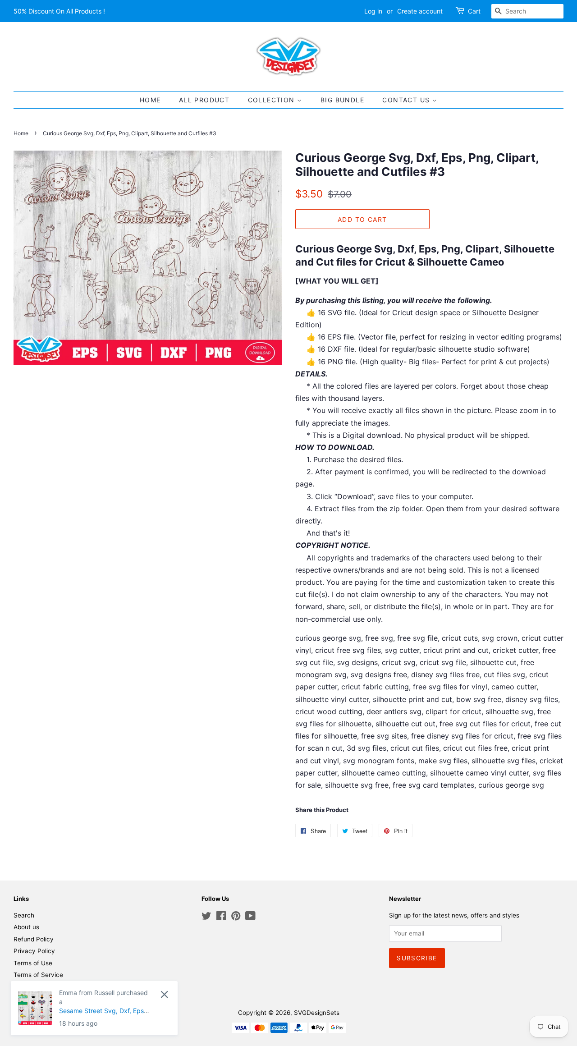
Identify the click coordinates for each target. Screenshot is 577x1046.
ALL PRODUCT (204, 100)
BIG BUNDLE (342, 100)
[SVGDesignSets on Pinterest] (236, 917)
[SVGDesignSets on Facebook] (221, 917)
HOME (150, 100)
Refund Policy (34, 939)
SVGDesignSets (316, 1012)
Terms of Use (33, 963)
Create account (420, 11)
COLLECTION (272, 100)
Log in (373, 11)
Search (24, 915)
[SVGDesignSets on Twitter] (206, 917)
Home (21, 133)
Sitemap (25, 987)
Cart (474, 11)
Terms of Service (38, 974)
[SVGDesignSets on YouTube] (250, 917)
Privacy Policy (34, 950)
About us (26, 927)
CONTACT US (407, 100)
